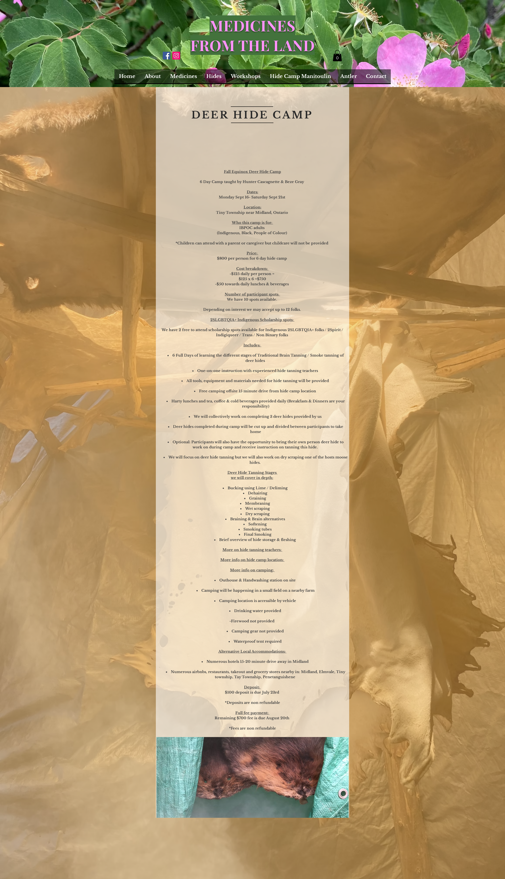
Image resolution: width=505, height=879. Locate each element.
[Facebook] (166, 55)
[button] (337, 55)
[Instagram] (176, 55)
